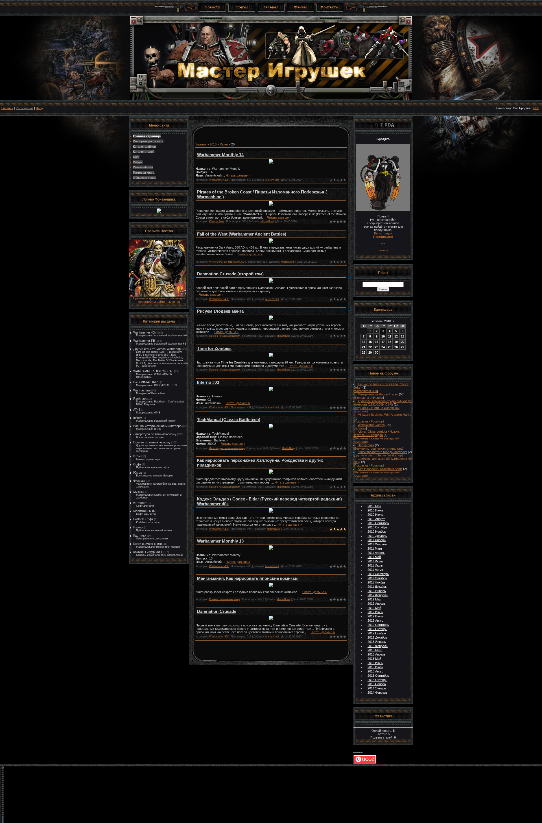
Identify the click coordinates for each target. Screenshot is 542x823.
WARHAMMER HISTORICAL (153, 371)
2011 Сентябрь (378, 574)
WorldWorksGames (371, 424)
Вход (39, 108)
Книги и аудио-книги (147, 543)
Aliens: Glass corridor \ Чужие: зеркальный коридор (376, 433)
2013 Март (375, 650)
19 (396, 341)
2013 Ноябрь (377, 684)
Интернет (140, 502)
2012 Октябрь (377, 629)
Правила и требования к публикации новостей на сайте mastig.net (159, 300)
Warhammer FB (144, 340)
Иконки (138, 527)
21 (363, 347)
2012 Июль (375, 616)
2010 (213, 144)
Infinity (137, 417)
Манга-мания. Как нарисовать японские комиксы (248, 578)
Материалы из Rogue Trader (378, 394)
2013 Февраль (378, 646)
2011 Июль (375, 565)
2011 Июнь (375, 561)
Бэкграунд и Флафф (368, 397)
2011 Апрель (376, 552)
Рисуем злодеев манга (220, 311)
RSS (536, 108)
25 (389, 347)
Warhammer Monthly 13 (220, 541)
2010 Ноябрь (377, 531)
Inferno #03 (208, 382)
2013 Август (376, 671)
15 (370, 341)
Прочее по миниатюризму (152, 442)
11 (389, 336)
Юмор (137, 472)
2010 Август (376, 519)
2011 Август (376, 569)
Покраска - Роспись (368, 421)
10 (383, 336)
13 (402, 336)
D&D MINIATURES (146, 382)
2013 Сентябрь (378, 675)
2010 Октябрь (377, 527)
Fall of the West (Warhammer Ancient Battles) (241, 234)
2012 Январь (377, 591)
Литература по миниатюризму (154, 434)
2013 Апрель (377, 654)
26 (396, 347)
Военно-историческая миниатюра (157, 426)
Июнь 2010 (383, 321)
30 (376, 352)
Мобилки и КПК (144, 511)
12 (396, 336)
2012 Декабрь (377, 637)
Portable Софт (143, 519)
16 (376, 341)
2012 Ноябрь (377, 633)
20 (402, 341)
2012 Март (375, 599)
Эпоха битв (366, 445)
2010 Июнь (375, 510)
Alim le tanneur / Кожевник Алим (380, 469)
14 (363, 341)
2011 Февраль (377, 544)
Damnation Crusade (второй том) (230, 273)
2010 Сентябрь (378, 523)
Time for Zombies (214, 348)
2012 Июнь (375, 612)
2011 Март (375, 548)
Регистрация (24, 108)
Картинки (139, 535)
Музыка (138, 491)
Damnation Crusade (216, 611)
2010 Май (374, 506)
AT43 (136, 409)
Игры (137, 456)
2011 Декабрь (377, 586)
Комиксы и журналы (147, 552)
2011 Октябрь (377, 578)
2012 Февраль (378, 595)
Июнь (224, 144)
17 (383, 341)
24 (383, 347)
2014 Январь (377, 688)
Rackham (140, 398)
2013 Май (374, 658)
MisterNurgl (272, 179)
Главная (7, 108)
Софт (137, 464)
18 (389, 341)
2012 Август (376, 620)
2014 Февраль (378, 692)
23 (376, 347)
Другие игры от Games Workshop (157, 348)
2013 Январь (377, 641)
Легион (383, 250)
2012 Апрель (377, 603)
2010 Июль (375, 514)
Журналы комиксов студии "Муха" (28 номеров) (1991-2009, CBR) (382, 402)
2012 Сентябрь (378, 624)
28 (363, 352)
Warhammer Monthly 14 (220, 154)
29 (370, 352)
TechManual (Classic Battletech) (228, 419)
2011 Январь (377, 540)
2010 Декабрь (377, 535)
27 (402, 347)
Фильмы (139, 480)
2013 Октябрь (377, 680)
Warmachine (141, 390)
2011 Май (374, 557)
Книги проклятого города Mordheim (382, 452)
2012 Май (374, 607)
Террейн (360, 428)
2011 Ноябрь (377, 582)
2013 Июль (375, 667)
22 (370, 347)
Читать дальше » (238, 175)
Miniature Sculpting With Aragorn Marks (384, 414)
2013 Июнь (375, 663)
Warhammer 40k (144, 332)
